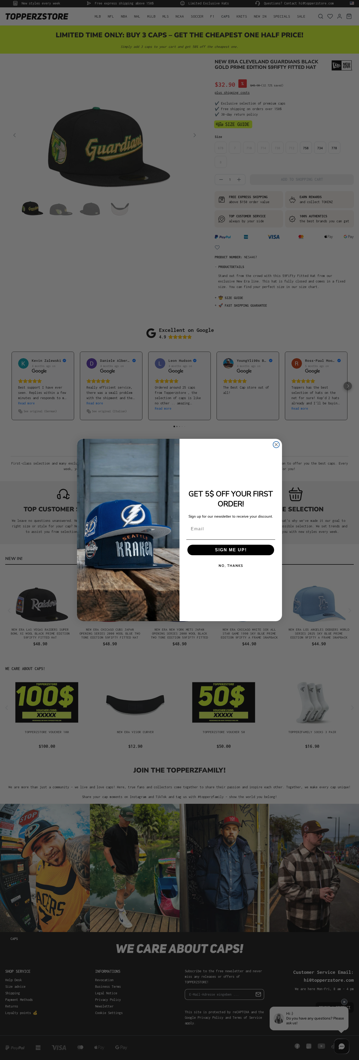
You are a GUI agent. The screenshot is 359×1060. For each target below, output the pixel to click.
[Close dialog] (276, 444)
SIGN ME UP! (231, 550)
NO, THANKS (231, 566)
